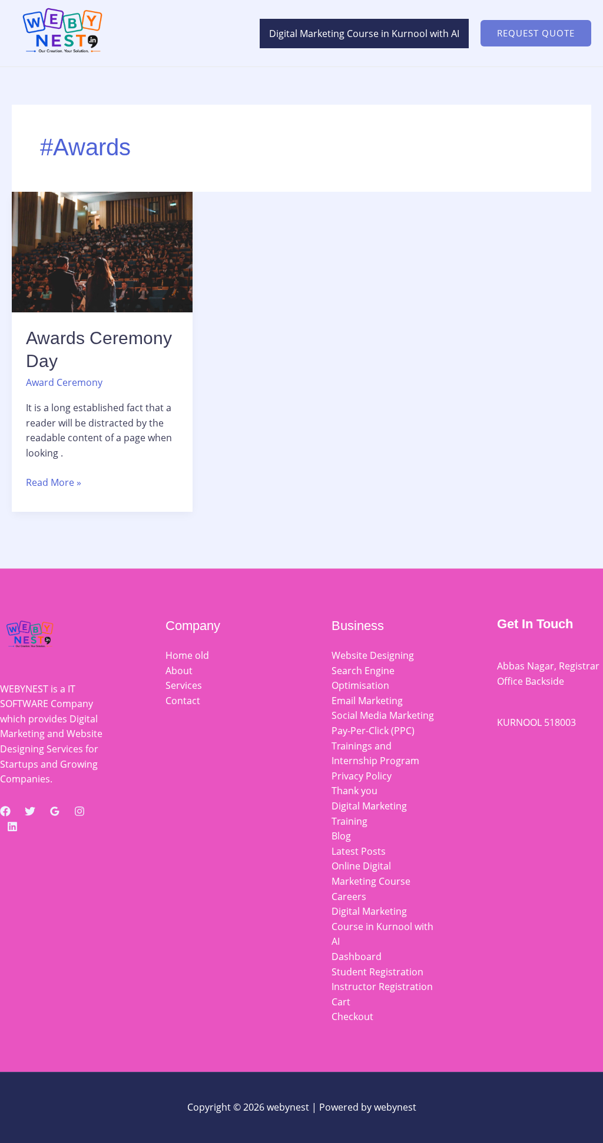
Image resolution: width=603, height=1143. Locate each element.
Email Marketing (367, 700)
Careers (349, 896)
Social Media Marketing (383, 715)
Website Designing (373, 655)
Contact (182, 700)
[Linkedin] (12, 826)
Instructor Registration (382, 986)
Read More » (53, 482)
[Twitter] (30, 811)
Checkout (352, 1016)
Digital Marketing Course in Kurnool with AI (364, 33)
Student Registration (377, 971)
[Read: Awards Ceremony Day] (102, 251)
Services (183, 685)
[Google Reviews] (54, 811)
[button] (536, 33)
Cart (341, 1001)
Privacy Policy (362, 775)
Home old (187, 655)
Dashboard (357, 956)
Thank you (354, 790)
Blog (341, 835)
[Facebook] (5, 811)
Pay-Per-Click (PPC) (373, 730)
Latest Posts (359, 851)
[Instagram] (79, 811)
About (179, 670)
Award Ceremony (64, 382)
